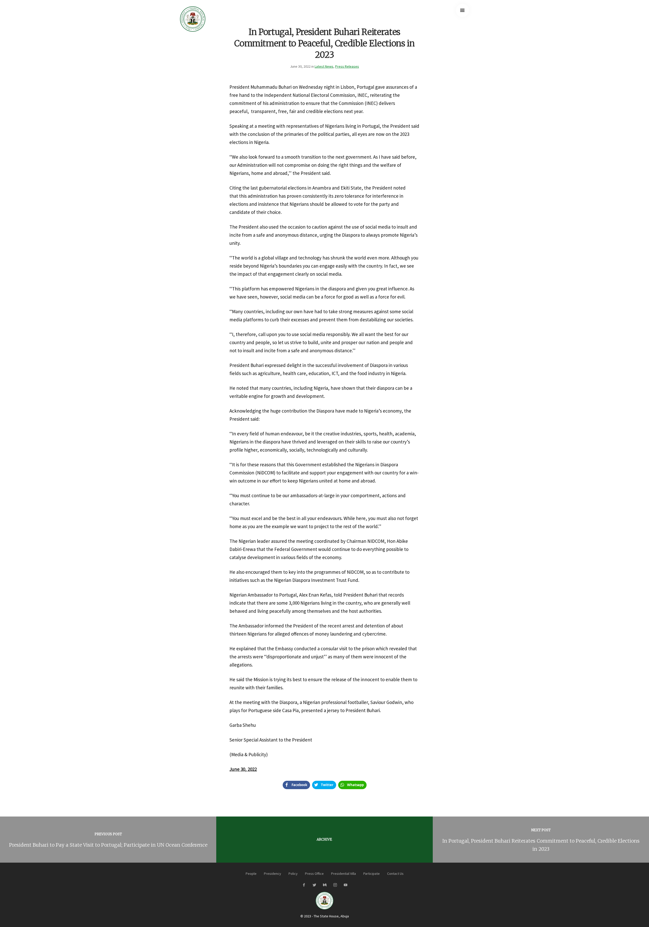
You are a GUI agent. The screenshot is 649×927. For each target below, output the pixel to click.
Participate (371, 873)
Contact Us (395, 873)
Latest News (324, 66)
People (251, 873)
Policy (293, 873)
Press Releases (347, 66)
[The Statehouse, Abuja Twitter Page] (314, 885)
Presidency (272, 873)
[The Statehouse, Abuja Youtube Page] (345, 885)
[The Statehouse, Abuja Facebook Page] (304, 885)
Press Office (314, 873)
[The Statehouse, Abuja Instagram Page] (335, 885)
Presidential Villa (343, 873)
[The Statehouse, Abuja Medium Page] (325, 885)
